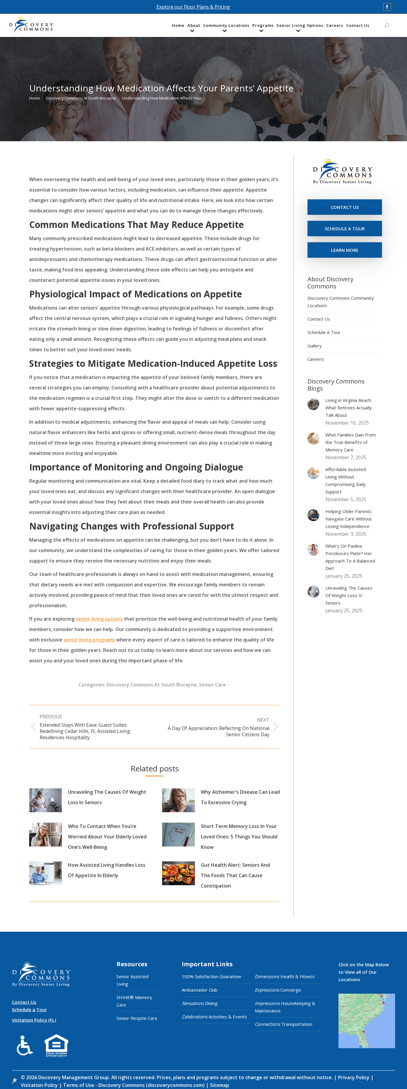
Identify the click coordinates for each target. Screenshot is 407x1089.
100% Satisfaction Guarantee (211, 976)
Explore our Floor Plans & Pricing (193, 7)
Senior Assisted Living (132, 980)
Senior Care (212, 684)
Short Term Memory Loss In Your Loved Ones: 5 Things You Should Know (239, 836)
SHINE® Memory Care (134, 1001)
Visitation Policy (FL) (34, 1020)
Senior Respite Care (136, 1018)
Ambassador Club (200, 990)
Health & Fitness (285, 976)
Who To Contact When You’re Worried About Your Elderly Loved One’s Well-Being (107, 836)
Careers (315, 359)
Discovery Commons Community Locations (340, 301)
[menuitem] (178, 27)
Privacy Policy (354, 1077)
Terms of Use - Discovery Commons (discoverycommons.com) (134, 1085)
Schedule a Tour (29, 1009)
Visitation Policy (40, 1085)
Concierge (278, 990)
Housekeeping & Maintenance (285, 1007)
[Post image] (45, 800)
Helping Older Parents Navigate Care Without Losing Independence (348, 518)
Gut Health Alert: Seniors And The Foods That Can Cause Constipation (235, 875)
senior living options (99, 619)
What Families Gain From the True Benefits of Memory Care (350, 442)
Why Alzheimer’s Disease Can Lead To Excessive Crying (240, 797)
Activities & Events (214, 1017)
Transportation (283, 1024)
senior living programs (89, 639)
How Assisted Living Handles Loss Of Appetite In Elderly (106, 870)
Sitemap (219, 1085)
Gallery (314, 346)
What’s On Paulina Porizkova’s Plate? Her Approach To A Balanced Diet (350, 557)
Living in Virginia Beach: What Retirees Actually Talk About (348, 407)
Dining (200, 1003)
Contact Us (318, 319)
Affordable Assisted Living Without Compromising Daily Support (345, 480)
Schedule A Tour (324, 332)
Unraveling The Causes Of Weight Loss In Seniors (107, 797)
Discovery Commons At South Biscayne (152, 684)
